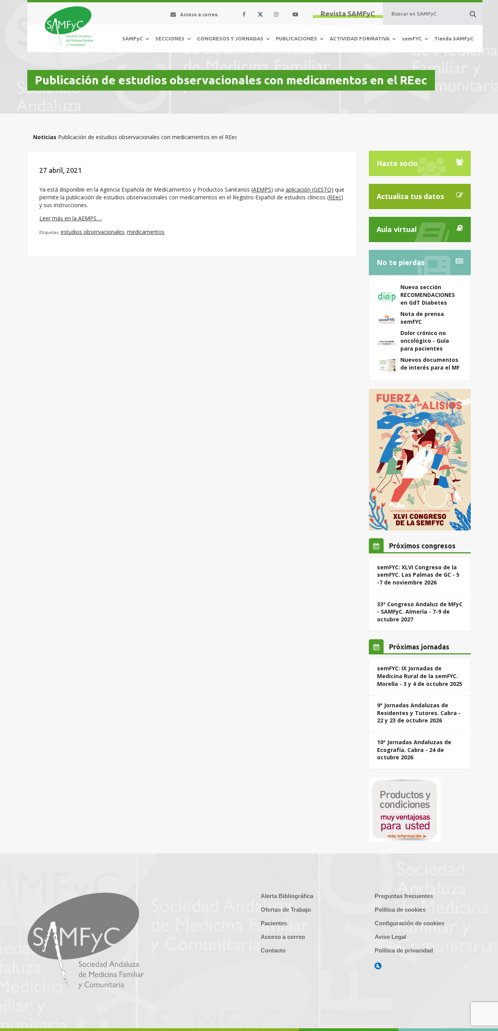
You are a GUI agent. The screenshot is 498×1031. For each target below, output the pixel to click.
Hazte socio (397, 163)
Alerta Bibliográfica (287, 896)
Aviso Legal (390, 936)
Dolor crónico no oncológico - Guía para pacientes (424, 340)
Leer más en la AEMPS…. (70, 218)
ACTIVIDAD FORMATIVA (359, 38)
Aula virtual (397, 229)
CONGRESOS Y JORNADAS (230, 38)
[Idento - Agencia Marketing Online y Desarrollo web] (378, 966)
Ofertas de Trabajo (286, 909)
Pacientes (274, 923)
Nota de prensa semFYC (422, 317)
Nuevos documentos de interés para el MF (429, 363)
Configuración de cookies (409, 923)
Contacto (273, 950)
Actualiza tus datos (410, 196)
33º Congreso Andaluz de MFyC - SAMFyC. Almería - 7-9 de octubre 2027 (420, 611)
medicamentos (146, 232)
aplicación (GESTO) (309, 189)
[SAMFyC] (69, 26)
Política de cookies (400, 909)
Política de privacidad (404, 950)
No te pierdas (400, 262)
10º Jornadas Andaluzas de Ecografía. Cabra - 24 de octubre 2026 (414, 749)
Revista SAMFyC (348, 13)
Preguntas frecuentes (404, 896)
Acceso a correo (283, 936)
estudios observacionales (92, 232)
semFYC (412, 38)
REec (335, 197)
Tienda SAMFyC (453, 38)
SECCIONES (169, 38)
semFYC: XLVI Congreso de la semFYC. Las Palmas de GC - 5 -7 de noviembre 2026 (418, 574)
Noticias (44, 137)
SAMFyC (132, 38)
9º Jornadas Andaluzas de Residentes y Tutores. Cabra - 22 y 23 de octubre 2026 (419, 712)
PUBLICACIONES (296, 38)
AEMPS (262, 189)
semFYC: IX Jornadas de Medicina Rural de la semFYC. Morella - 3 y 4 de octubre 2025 (419, 676)
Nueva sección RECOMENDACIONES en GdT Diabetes (427, 294)
